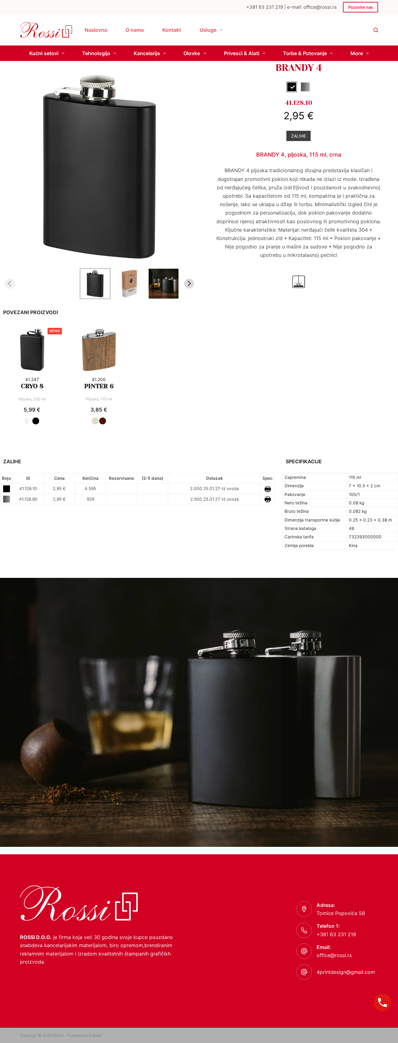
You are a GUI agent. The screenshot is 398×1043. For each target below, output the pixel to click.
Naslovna (96, 30)
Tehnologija (96, 53)
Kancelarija (147, 53)
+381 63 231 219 (336, 934)
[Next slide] (189, 284)
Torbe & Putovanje (305, 53)
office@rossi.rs (334, 955)
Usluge (208, 30)
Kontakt (171, 30)
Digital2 (95, 1035)
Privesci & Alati (241, 53)
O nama (135, 30)
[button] (95, 283)
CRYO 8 (32, 386)
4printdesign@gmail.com (346, 972)
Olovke (191, 53)
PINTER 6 (98, 386)
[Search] (375, 30)
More (356, 53)
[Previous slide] (10, 284)
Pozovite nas (360, 7)
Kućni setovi (43, 53)
